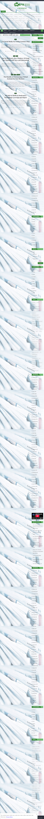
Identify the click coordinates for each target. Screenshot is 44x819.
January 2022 (35, 142)
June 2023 (34, 405)
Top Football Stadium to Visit (37, 563)
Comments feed (35, 256)
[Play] (33, 518)
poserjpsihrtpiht (16, 51)
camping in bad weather (17, 14)
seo (40, 352)
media (2, 22)
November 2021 (35, 147)
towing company (38, 366)
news (22, 22)
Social (34, 235)
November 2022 (35, 124)
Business (34, 219)
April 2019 (34, 212)
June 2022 (34, 133)
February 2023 (35, 117)
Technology (18, 74)
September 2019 (35, 200)
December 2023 (35, 398)
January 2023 (35, 119)
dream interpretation (27, 16)
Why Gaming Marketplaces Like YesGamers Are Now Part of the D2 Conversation (38, 46)
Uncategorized (35, 244)
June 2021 (34, 456)
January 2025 (35, 87)
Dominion (15, 16)
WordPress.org (35, 258)
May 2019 (34, 209)
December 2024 (35, 89)
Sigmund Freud (34, 354)
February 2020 (35, 486)
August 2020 (35, 177)
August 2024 (35, 91)
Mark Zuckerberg (29, 20)
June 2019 (34, 207)
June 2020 (34, 479)
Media (15, 39)
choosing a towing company (36, 14)
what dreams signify (35, 370)
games (32, 18)
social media (34, 356)
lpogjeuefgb (16, 107)
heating (39, 18)
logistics (24, 20)
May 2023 (34, 110)
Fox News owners (22, 18)
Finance (34, 221)
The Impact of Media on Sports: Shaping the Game (38, 560)
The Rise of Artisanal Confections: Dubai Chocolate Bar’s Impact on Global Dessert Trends (37, 65)
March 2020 (34, 186)
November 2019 (35, 493)
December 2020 (35, 168)
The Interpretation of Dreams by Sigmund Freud (37, 363)
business (7, 14)
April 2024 (34, 94)
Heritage (6, 32)
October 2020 (35, 172)
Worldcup (20, 30)
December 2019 (35, 193)
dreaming (20, 16)
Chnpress (22, 8)
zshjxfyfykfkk (16, 88)
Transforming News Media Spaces (37, 556)
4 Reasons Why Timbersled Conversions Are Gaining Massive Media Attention (38, 71)
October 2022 (35, 126)
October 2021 (35, 149)
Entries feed (34, 254)
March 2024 (34, 96)
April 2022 (34, 135)
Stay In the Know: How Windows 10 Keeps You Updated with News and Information (15, 59)
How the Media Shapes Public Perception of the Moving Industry (37, 52)
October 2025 (35, 84)
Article (14, 30)
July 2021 (34, 156)
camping (11, 14)
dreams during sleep (38, 16)
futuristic (27, 18)
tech (39, 358)
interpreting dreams (18, 20)
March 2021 (34, 163)
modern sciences (16, 22)
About (5, 30)
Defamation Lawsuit (9, 16)
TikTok (33, 366)
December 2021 (35, 442)
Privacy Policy (12, 32)
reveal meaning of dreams (37, 22)
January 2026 (35, 80)
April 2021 (34, 161)
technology (34, 360)
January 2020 (35, 191)
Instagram (2, 20)
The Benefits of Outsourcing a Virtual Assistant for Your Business (16, 78)
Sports (34, 237)
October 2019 (35, 198)
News (9, 30)
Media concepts (7, 22)
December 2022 (35, 121)
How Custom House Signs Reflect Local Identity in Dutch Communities (38, 58)
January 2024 (35, 98)
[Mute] (40, 518)
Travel (34, 242)
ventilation (34, 368)
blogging (2, 14)
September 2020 (35, 175)
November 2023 (35, 103)
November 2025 (35, 82)
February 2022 (35, 140)
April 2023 (34, 112)
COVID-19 (3, 16)
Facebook (2, 18)
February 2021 (35, 165)
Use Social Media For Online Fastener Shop (16, 41)
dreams (32, 16)
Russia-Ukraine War (35, 352)
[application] (37, 516)
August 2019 (35, 500)
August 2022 (35, 128)
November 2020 (35, 170)
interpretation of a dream (10, 20)
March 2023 (34, 412)
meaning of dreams (37, 20)
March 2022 (34, 138)
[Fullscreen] (42, 518)
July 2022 (34, 131)
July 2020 (34, 179)
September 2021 (35, 449)
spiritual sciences (34, 358)
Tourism (25, 30)
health (35, 18)
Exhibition (32, 30)
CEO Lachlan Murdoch (26, 14)
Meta (12, 22)
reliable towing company (28, 22)
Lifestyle (34, 226)
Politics (34, 233)
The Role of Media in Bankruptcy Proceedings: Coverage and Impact (16, 96)
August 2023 (35, 105)
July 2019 (34, 205)
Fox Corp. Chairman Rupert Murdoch (11, 18)
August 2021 (35, 154)
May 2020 (34, 184)
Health (34, 274)
